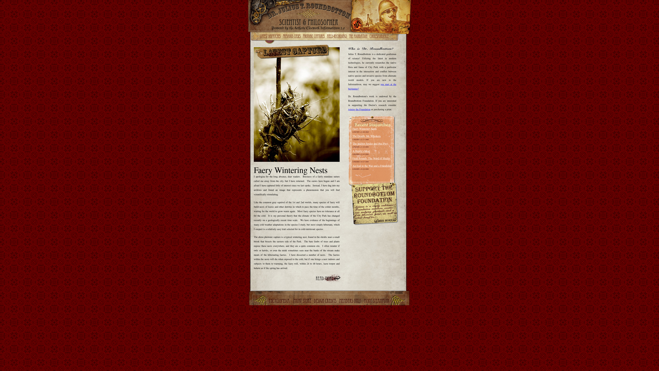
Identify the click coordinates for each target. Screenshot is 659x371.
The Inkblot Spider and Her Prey (370, 143)
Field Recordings (337, 36)
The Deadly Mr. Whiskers (366, 136)
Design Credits (326, 301)
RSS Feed (357, 24)
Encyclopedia (279, 301)
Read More (328, 278)
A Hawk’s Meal (361, 151)
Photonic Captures (314, 36)
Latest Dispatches (270, 36)
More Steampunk (377, 301)
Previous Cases (292, 36)
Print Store (302, 301)
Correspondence (379, 36)
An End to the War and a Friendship (372, 165)
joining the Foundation (359, 109)
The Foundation (358, 36)
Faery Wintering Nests (364, 128)
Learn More (385, 220)
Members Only (350, 301)
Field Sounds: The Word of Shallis (371, 158)
